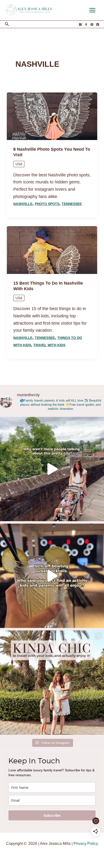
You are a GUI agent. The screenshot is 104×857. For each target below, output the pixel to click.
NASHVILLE (22, 204)
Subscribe (52, 815)
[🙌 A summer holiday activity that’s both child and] (52, 576)
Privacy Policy (86, 843)
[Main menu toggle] (92, 10)
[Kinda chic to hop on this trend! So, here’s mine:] (52, 682)
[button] (7, 24)
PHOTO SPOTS (47, 204)
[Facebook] (97, 24)
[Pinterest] (91, 24)
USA (18, 164)
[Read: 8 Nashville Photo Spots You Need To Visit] (52, 116)
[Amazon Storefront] (86, 24)
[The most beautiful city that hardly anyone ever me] (52, 469)
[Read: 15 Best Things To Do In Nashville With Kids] (52, 249)
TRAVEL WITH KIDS (49, 345)
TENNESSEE (72, 204)
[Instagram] (80, 24)
